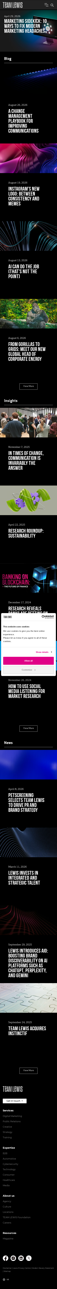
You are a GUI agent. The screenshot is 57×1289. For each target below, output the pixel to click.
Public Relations (12, 1121)
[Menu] (46, 4)
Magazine (8, 1238)
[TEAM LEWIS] (12, 5)
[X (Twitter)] (29, 1258)
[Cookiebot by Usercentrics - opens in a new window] (42, 617)
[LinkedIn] (21, 1258)
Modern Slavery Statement (43, 1268)
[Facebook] (5, 1258)
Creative (7, 1127)
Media (6, 1185)
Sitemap (7, 1271)
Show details (42, 652)
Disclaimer (7, 1268)
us (8, 1279)
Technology (9, 1169)
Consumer (9, 1174)
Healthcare (9, 1180)
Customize (27, 669)
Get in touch (13, 1101)
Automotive (9, 1158)
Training (7, 1137)
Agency (7, 1201)
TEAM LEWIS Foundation (17, 1217)
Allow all (28, 661)
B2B (5, 1153)
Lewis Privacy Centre (21, 1268)
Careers (7, 1222)
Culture (7, 1206)
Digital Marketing (12, 1116)
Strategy (7, 1132)
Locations (8, 1212)
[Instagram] (13, 1258)
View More (28, 386)
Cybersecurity (10, 1164)
